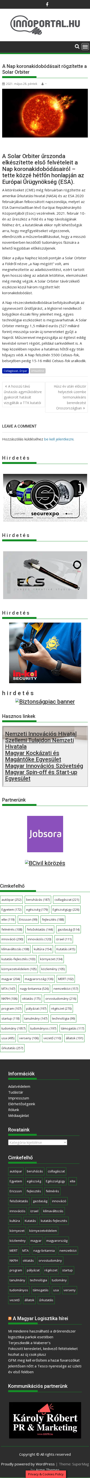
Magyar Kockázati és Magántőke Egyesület (33, 756)
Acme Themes (48, 1469)
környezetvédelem (18, 969)
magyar (10, 979)
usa (7, 1038)
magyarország (39, 979)
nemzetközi (66, 988)
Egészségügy (66, 909)
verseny (29, 1038)
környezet (51, 959)
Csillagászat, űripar (15, 371)
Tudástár (15, 1092)
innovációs (39, 939)
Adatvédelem (19, 1086)
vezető (52, 1038)
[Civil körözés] (45, 863)
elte (7, 919)
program (11, 1008)
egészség (37, 909)
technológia (63, 1018)
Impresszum (18, 1098)
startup (10, 1018)
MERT (65, 979)
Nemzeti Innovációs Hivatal (41, 734)
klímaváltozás (15, 949)
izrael (64, 939)
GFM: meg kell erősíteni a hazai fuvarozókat (44, 1360)
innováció (12, 939)
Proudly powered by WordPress (28, 1464)
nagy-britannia (34, 988)
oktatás (31, 998)
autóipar (11, 899)
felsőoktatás (40, 929)
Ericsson (28, 919)
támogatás (72, 1028)
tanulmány (35, 1018)
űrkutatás (12, 1048)
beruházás (38, 899)
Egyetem (11, 909)
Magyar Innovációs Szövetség (44, 766)
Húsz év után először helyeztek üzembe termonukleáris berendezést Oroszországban (70, 397)
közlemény (53, 969)
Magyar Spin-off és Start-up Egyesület (41, 775)
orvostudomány (60, 998)
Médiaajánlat (18, 1115)
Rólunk (13, 1109)
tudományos (43, 1028)
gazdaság (68, 929)
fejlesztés (53, 919)
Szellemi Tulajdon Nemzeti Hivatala (39, 743)
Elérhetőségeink (21, 1103)
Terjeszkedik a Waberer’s (29, 1342)
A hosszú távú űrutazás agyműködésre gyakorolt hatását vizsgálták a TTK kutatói (23, 394)
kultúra (43, 949)
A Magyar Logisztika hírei (40, 1318)
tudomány (13, 1028)
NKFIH (9, 998)
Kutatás (65, 949)
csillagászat (66, 899)
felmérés (11, 929)
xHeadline (37, 371)
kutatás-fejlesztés (18, 959)
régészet (61, 1008)
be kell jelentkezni (58, 439)
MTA (8, 988)
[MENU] (85, 46)
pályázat (36, 1008)
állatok (74, 1038)
